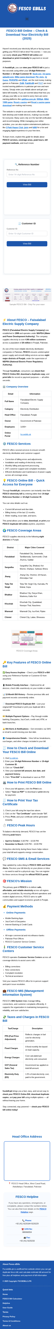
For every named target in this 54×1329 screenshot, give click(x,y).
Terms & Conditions (11, 1321)
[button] (27, 19)
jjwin (26, 127)
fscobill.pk (13, 758)
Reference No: (13, 170)
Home (5, 1294)
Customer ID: (12, 229)
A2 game (46, 74)
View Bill (27, 185)
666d (46, 99)
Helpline (6, 1303)
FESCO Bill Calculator (12, 1299)
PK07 (40, 83)
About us (7, 1325)
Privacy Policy (9, 1316)
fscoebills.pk (25, 434)
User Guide (8, 1308)
